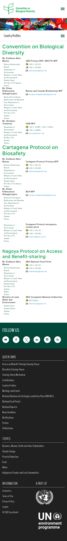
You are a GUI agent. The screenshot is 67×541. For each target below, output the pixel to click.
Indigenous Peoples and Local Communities (20, 473)
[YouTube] (7, 339)
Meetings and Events (11, 391)
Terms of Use (7, 496)
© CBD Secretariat (10, 512)
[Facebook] (18, 339)
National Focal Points (11, 401)
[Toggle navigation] (63, 9)
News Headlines (9, 412)
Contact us (6, 491)
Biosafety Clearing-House (13, 369)
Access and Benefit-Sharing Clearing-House (20, 364)
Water (4, 467)
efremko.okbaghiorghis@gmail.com (42, 94)
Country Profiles (12, 35)
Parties (5, 423)
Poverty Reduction (10, 457)
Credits (5, 507)
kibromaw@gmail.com (37, 304)
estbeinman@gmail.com (38, 70)
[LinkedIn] (39, 339)
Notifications (8, 417)
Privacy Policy (8, 501)
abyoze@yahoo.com (36, 133)
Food (4, 462)
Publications (7, 428)
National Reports (9, 407)
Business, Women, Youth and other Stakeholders (23, 446)
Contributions (8, 380)
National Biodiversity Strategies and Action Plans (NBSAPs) (28, 396)
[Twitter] (28, 339)
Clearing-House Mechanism (13, 375)
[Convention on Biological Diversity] (19, 8)
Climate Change (8, 451)
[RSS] (59, 340)
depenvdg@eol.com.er (37, 237)
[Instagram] (49, 339)
